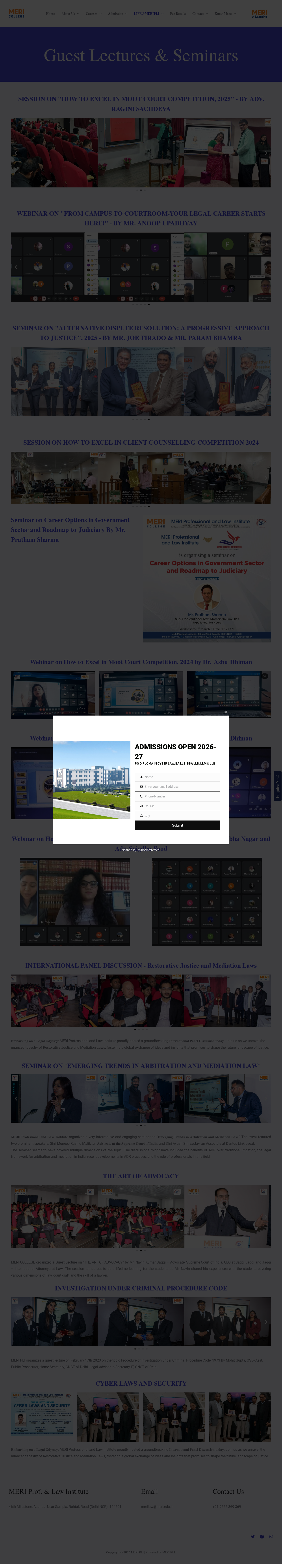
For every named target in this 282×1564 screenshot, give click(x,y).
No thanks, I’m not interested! (141, 850)
